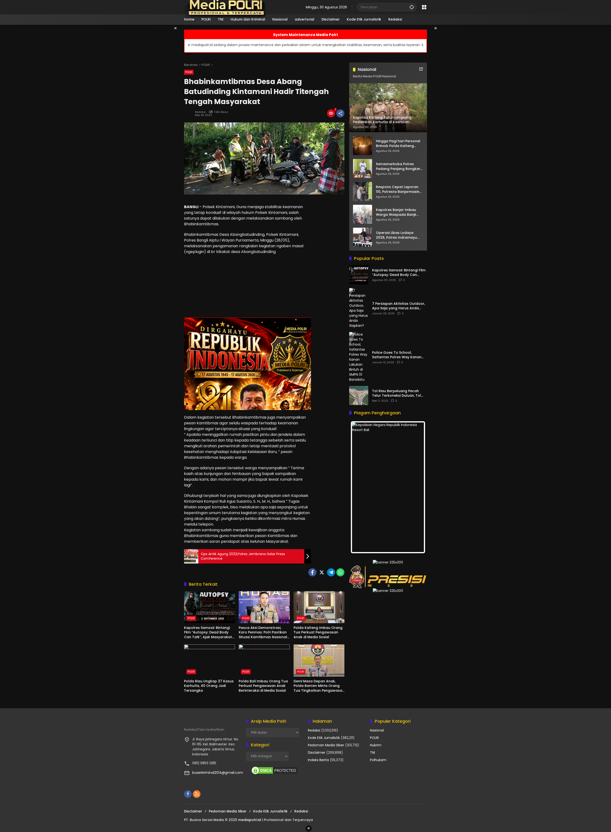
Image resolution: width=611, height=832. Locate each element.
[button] (411, 7)
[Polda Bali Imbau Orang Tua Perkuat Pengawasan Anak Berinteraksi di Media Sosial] (264, 660)
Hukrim (375, 745)
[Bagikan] (340, 113)
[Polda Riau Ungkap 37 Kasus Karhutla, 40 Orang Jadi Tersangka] (209, 660)
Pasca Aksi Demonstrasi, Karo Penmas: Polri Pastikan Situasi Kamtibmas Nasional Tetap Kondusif (263, 633)
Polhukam (378, 760)
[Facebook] (312, 572)
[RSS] (196, 794)
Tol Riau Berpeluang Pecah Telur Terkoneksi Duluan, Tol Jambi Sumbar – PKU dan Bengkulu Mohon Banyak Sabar (399, 393)
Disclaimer (316, 752)
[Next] (416, 487)
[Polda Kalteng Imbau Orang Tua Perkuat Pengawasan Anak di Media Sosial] (319, 607)
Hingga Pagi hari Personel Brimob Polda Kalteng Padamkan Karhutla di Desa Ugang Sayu (398, 143)
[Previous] (359, 487)
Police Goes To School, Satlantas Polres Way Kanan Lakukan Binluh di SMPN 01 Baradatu (396, 355)
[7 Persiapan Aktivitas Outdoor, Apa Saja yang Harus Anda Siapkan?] (358, 308)
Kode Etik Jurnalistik (324, 737)
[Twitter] (322, 572)
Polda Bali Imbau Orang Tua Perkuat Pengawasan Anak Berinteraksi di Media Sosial (263, 686)
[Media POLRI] (225, 7)
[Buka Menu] (424, 7)
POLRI (188, 72)
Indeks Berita (318, 760)
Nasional (377, 730)
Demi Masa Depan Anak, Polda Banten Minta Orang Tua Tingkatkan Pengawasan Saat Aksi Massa (319, 686)
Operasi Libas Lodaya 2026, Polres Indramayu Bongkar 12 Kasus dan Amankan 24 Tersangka (397, 235)
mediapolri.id (249, 819)
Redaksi (200, 112)
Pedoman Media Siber (326, 745)
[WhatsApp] (340, 572)
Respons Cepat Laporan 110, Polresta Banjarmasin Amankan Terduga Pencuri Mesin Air (399, 189)
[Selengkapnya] (421, 69)
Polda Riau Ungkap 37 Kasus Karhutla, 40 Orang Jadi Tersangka (209, 686)
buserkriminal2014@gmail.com (217, 772)
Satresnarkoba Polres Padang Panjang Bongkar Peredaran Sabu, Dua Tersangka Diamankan (398, 166)
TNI (372, 752)
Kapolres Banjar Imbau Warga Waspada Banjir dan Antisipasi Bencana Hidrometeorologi (396, 212)
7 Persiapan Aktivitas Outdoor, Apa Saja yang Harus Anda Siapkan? (398, 306)
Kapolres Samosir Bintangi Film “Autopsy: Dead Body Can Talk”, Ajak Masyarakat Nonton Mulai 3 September (208, 633)
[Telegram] (331, 572)
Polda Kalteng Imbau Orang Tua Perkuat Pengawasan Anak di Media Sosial (318, 632)
